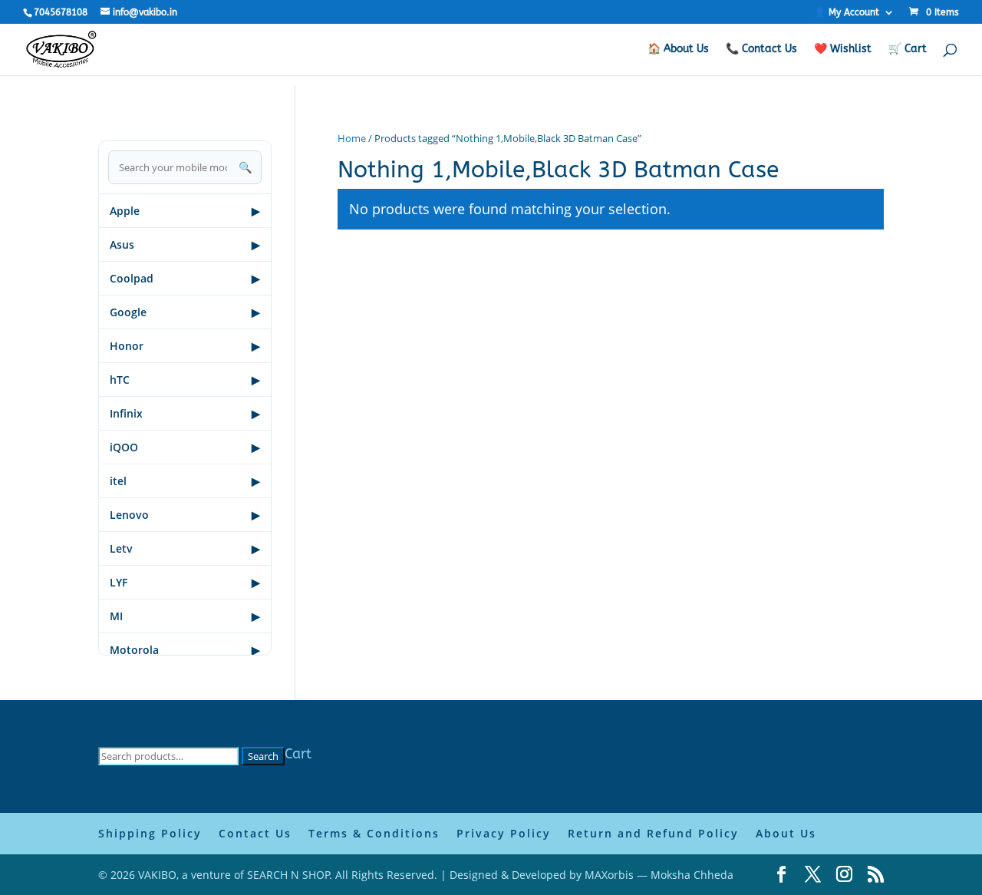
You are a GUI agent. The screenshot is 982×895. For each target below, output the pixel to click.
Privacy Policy (503, 833)
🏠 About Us (678, 49)
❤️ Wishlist (843, 49)
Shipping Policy (150, 833)
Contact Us (255, 833)
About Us (786, 833)
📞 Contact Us (761, 49)
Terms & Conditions (374, 833)
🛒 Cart (907, 49)
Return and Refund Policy (653, 833)
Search (263, 756)
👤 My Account (846, 13)
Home (352, 138)
